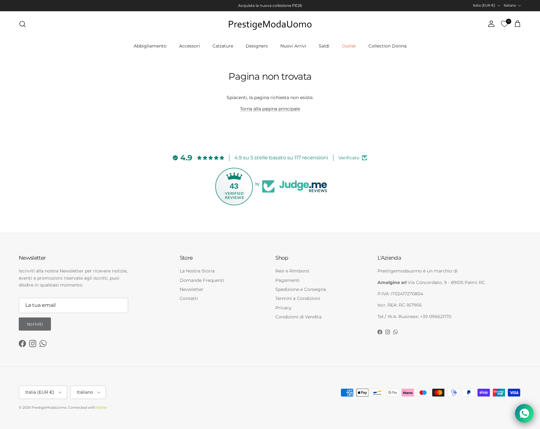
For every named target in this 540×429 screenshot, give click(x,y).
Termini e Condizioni (297, 298)
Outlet (349, 46)
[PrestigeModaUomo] (270, 24)
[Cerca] (22, 24)
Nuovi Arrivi (293, 46)
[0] (504, 24)
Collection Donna (387, 46)
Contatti (189, 298)
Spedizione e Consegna (300, 289)
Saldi (324, 46)
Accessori (189, 46)
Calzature (222, 46)
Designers (257, 46)
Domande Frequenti (202, 280)
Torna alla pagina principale (270, 109)
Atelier (102, 407)
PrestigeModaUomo (49, 407)
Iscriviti (35, 324)
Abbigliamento (150, 46)
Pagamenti (287, 280)
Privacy (283, 308)
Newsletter (191, 289)
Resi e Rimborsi (292, 271)
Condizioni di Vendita (298, 317)
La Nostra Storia (197, 271)
